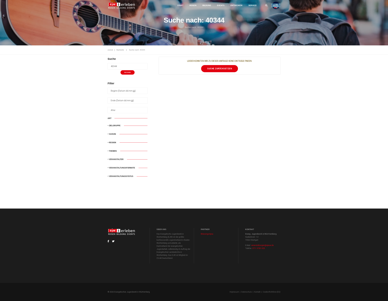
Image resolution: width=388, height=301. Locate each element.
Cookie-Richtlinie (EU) (271, 292)
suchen (127, 72)
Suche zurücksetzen (219, 68)
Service (252, 5)
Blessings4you (207, 234)
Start (180, 5)
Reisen (192, 5)
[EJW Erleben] (122, 5)
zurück (110, 50)
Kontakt (257, 292)
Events (220, 5)
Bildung (206, 5)
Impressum (234, 292)
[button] (127, 125)
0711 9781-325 (258, 248)
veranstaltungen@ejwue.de (262, 245)
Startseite (120, 50)
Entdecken (236, 5)
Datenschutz (246, 292)
